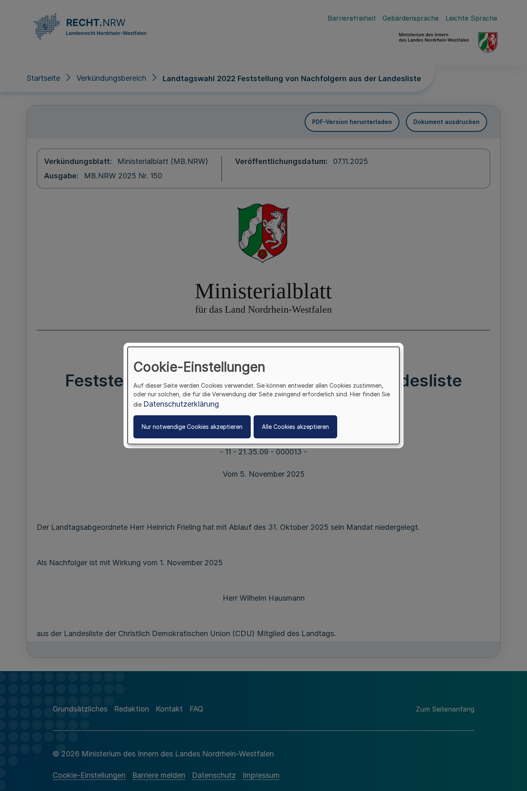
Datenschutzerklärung (181, 404)
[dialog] (263, 395)
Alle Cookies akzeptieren (295, 426)
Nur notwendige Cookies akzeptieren (192, 426)
